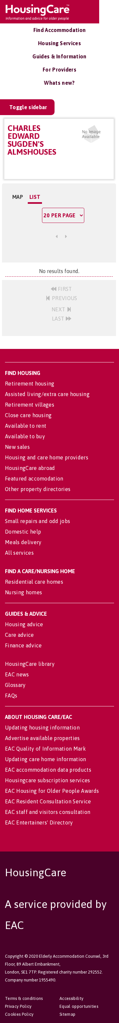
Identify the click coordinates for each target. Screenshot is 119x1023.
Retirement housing (30, 384)
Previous (64, 298)
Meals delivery (23, 542)
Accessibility (71, 998)
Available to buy (25, 436)
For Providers (59, 70)
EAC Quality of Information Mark (45, 749)
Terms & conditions (24, 998)
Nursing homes (23, 592)
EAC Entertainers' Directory (39, 822)
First (64, 289)
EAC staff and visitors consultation (47, 812)
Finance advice (23, 645)
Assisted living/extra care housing (47, 394)
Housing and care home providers (46, 457)
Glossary (15, 685)
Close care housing (28, 415)
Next (59, 309)
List (34, 197)
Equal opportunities (79, 1006)
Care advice (19, 635)
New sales (17, 447)
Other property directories (37, 489)
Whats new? (59, 83)
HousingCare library (30, 664)
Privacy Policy (18, 1006)
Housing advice (24, 624)
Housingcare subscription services (47, 780)
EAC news (17, 674)
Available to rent (25, 426)
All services (19, 553)
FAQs (11, 695)
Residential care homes (34, 582)
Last (59, 319)
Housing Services (59, 43)
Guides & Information (59, 56)
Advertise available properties (42, 738)
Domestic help (23, 532)
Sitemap (67, 1014)
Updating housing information (42, 727)
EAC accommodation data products (48, 770)
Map (17, 197)
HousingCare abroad (30, 468)
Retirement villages (29, 405)
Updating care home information (45, 759)
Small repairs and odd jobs (37, 521)
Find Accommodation (59, 30)
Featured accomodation (34, 478)
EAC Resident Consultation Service (48, 801)
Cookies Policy (19, 1014)
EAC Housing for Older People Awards (52, 791)
